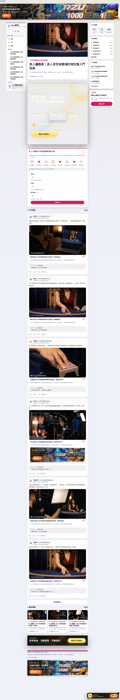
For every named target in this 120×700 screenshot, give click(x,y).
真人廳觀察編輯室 (33, 76)
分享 (39, 272)
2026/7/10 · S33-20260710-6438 (41, 342)
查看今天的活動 (76, 640)
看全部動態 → (58, 602)
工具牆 (46, 652)
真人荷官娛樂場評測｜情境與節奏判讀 (15, 68)
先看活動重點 (71, 134)
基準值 (32, 174)
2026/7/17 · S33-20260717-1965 (40, 403)
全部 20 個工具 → (95, 86)
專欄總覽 (86, 607)
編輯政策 (38, 652)
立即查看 (113, 695)
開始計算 (57, 202)
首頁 (11, 35)
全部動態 (86, 210)
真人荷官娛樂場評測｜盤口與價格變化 (15, 73)
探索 (11, 39)
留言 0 (34, 334)
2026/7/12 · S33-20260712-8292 (41, 544)
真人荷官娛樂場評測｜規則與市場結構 (15, 52)
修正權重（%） (34, 192)
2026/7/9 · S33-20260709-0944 (40, 218)
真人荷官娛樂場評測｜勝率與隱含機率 (15, 78)
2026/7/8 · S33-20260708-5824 (40, 482)
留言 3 (34, 394)
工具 (11, 42)
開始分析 (101, 104)
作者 (34, 652)
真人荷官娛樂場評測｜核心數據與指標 (15, 58)
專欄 (11, 45)
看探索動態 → (94, 57)
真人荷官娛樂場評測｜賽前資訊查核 (15, 63)
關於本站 (29, 652)
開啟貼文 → (44, 272)
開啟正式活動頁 (44, 134)
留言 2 (34, 272)
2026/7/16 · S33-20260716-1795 (40, 280)
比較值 (32, 183)
